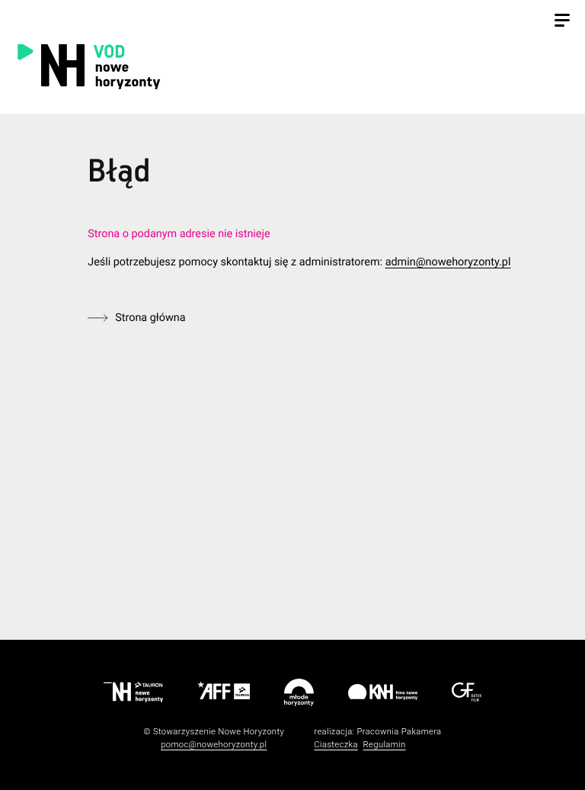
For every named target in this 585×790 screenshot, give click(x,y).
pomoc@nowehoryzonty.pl (214, 745)
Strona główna (150, 317)
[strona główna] (170, 66)
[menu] (562, 22)
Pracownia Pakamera (398, 732)
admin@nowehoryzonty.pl (448, 261)
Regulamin (384, 745)
